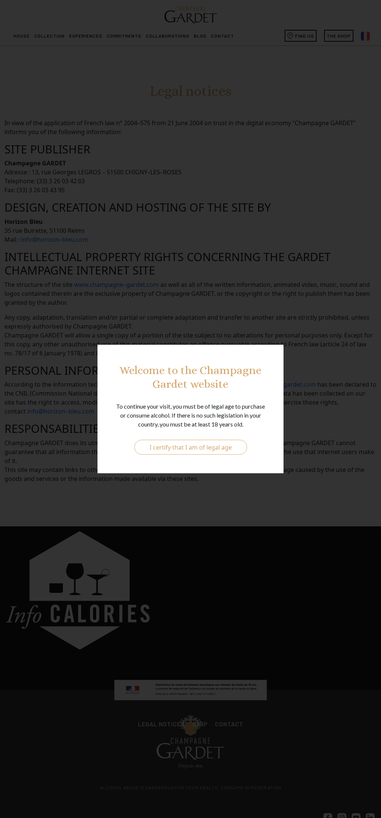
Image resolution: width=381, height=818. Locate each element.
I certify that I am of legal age (191, 447)
